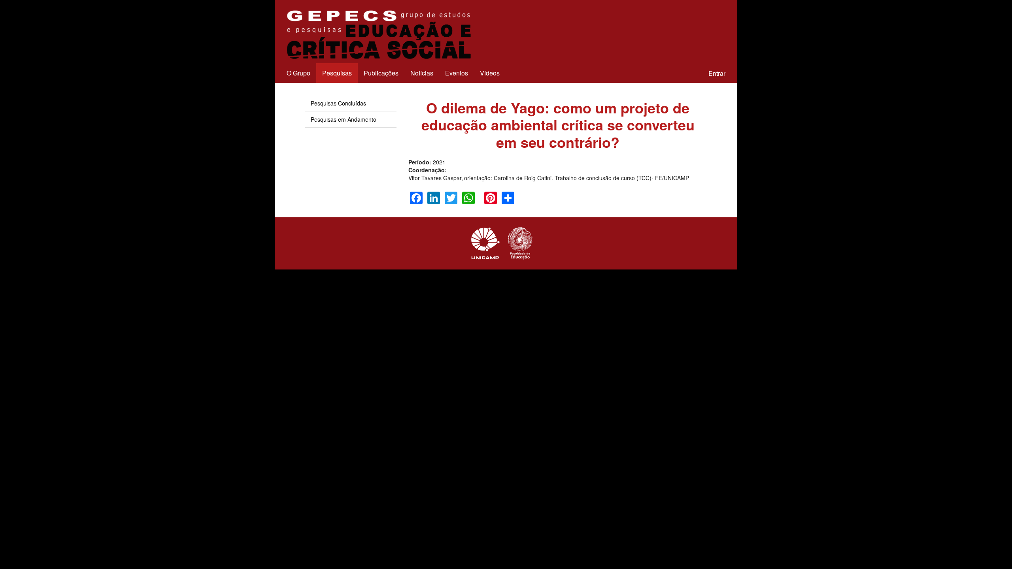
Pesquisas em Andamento (343, 119)
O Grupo (298, 72)
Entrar (716, 73)
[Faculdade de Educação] (520, 243)
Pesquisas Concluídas (338, 103)
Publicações (381, 72)
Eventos (456, 72)
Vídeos (490, 72)
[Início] (377, 34)
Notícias (421, 72)
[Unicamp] (485, 243)
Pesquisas (337, 72)
